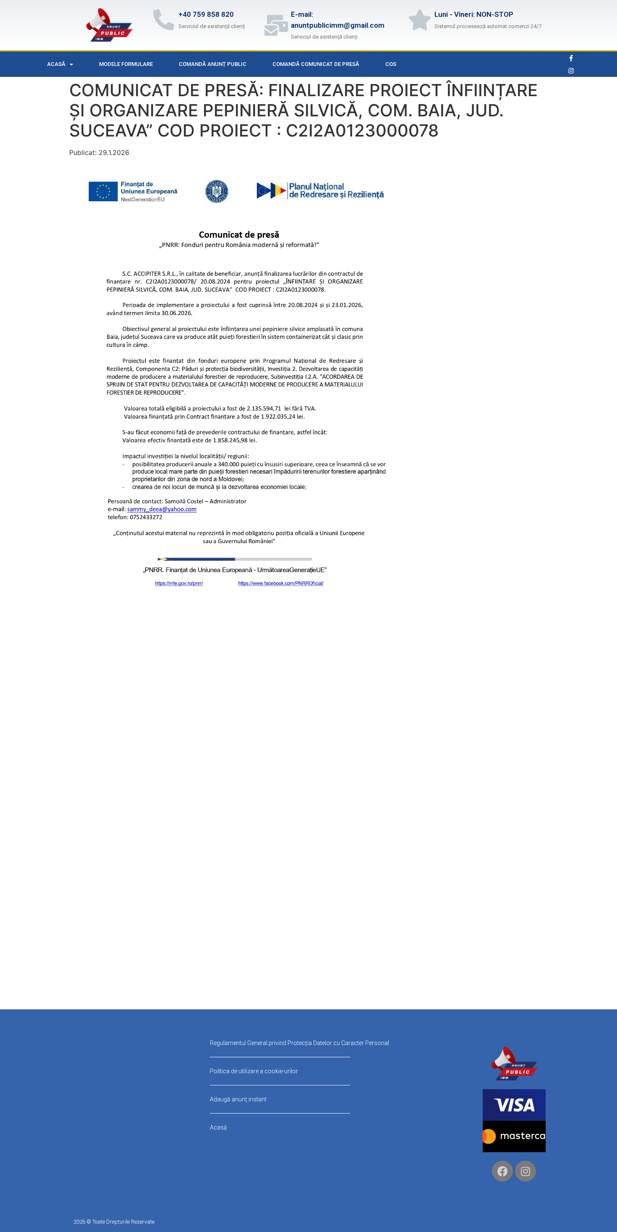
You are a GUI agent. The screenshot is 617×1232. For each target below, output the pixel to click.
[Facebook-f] (571, 58)
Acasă (56, 64)
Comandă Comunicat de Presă (315, 64)
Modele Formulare (126, 64)
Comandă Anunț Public (212, 64)
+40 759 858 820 (206, 14)
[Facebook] (502, 1171)
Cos (390, 64)
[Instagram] (571, 70)
